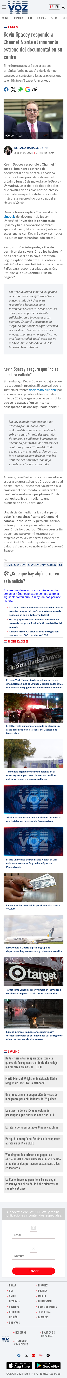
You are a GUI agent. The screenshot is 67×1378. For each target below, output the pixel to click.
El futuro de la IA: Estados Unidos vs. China (31, 1128)
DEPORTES (14, 1312)
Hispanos (18, 18)
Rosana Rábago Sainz (31, 147)
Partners (43, 1317)
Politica (41, 18)
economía (14, 1301)
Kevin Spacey (15, 564)
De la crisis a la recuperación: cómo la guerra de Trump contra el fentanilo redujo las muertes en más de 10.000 (31, 1063)
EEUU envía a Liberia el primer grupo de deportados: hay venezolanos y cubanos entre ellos (34, 949)
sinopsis (10, 216)
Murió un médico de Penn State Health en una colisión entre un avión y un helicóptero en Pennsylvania (31, 863)
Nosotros (14, 1323)
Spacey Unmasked (42, 564)
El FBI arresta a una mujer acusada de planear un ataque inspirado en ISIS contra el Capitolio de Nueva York (33, 729)
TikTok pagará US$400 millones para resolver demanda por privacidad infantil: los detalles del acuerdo (35, 623)
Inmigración (45, 1301)
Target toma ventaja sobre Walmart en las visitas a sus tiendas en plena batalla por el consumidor (33, 991)
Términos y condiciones (21, 1343)
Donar (5, 18)
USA (30, 18)
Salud (54, 18)
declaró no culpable (43, 390)
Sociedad (13, 27)
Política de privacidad (48, 1334)
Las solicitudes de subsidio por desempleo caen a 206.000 (33, 907)
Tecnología (44, 1312)
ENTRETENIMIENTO (47, 1307)
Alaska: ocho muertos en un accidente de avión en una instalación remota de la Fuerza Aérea (33, 819)
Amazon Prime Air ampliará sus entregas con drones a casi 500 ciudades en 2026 (34, 633)
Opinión (13, 1317)
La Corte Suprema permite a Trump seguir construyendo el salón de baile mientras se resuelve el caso (32, 1184)
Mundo (42, 1296)
